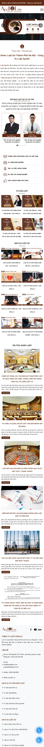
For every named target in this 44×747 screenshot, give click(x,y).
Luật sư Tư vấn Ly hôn (11, 735)
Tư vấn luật (22, 191)
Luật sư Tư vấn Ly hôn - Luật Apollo (11, 287)
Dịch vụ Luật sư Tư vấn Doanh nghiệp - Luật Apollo (32, 333)
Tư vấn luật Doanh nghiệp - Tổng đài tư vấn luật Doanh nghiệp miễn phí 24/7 (32, 235)
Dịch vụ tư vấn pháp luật (13, 683)
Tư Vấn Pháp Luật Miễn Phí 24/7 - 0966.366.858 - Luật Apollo (11, 212)
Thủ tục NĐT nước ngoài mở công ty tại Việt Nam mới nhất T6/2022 (22, 559)
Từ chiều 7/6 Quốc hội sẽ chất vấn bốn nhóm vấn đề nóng (22, 425)
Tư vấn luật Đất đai (10, 693)
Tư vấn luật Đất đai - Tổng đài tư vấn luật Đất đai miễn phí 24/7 (11, 235)
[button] (40, 129)
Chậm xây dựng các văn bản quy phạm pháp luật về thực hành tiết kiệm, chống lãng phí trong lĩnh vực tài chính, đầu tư (22, 378)
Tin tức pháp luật (22, 345)
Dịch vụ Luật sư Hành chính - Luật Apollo (11, 333)
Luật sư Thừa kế (9, 740)
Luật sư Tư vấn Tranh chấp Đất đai (15, 729)
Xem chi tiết (6, 392)
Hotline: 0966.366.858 (11, 672)
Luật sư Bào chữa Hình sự (12, 724)
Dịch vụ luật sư (22, 243)
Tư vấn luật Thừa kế (10, 709)
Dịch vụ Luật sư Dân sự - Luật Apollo (32, 310)
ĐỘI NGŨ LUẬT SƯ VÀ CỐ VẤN (22, 99)
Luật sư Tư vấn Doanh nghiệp (14, 745)
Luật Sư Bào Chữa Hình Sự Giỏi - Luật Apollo (11, 264)
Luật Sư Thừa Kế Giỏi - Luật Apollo (32, 287)
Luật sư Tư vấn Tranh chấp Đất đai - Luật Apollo (32, 264)
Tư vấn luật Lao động (11, 714)
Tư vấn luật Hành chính (12, 698)
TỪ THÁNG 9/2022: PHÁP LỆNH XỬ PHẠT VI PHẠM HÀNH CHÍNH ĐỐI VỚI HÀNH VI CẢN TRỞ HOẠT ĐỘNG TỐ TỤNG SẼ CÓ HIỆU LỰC (22, 605)
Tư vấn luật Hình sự (10, 687)
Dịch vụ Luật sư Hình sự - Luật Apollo (11, 310)
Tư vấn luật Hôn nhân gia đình (14, 703)
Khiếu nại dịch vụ (9, 677)
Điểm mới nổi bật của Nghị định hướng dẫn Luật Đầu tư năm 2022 (22, 514)
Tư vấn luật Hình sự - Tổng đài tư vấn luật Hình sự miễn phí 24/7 (32, 212)
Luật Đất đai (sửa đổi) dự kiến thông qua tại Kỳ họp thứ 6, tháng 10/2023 (22, 470)
